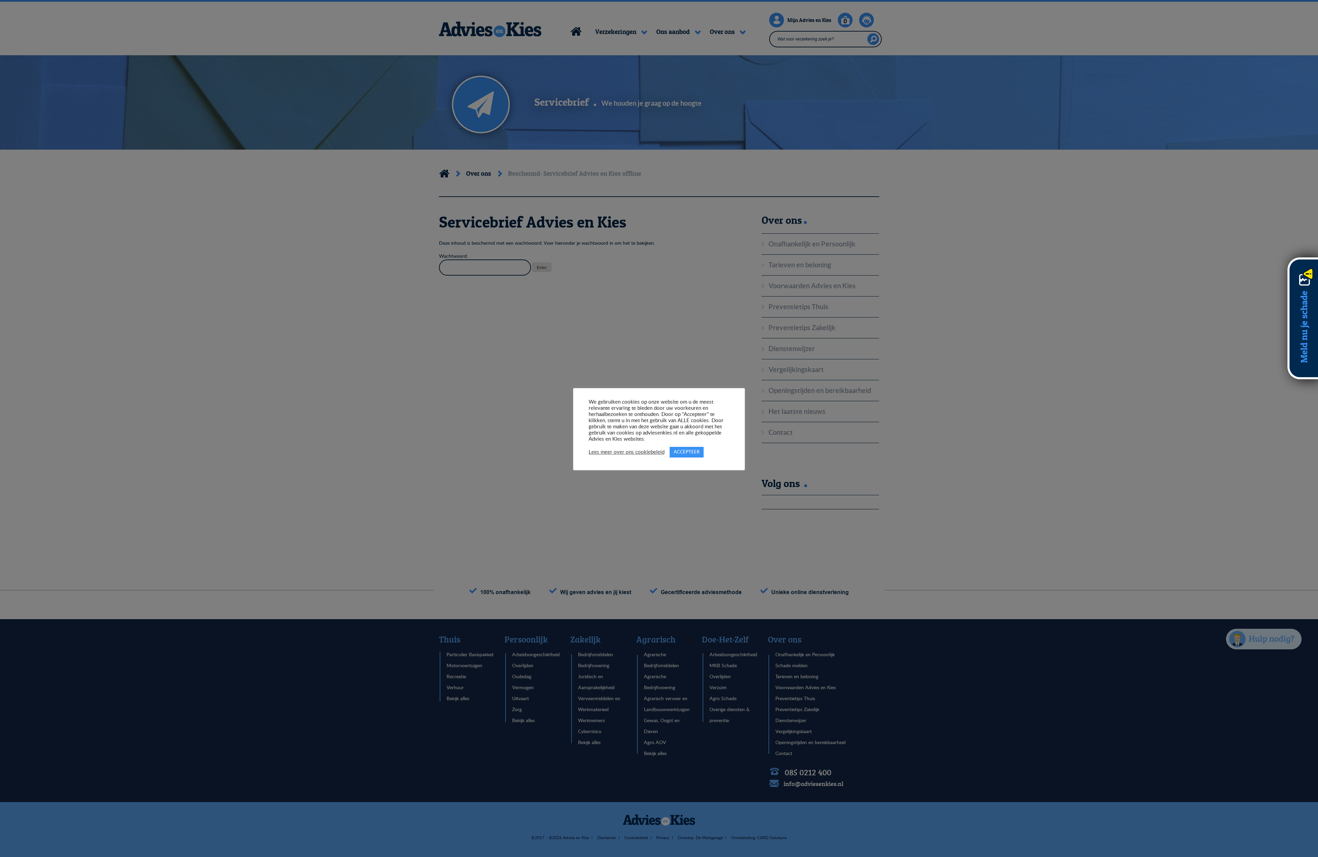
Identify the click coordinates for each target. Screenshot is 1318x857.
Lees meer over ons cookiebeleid (626, 452)
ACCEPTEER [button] (687, 452)
